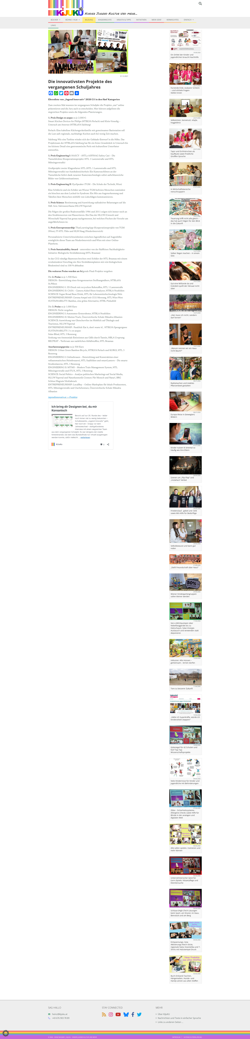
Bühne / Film (71, 19)
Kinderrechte (105, 19)
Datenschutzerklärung (193, 1037)
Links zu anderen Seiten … (170, 1022)
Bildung (89, 19)
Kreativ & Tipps (124, 19)
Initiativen (141, 19)
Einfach (187, 19)
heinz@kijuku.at (59, 1014)
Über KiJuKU (164, 1014)
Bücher (54, 19)
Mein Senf (156, 19)
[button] (5, 1033)
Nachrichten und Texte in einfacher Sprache (179, 1018)
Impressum (176, 1037)
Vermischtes (173, 19)
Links (53, 25)
